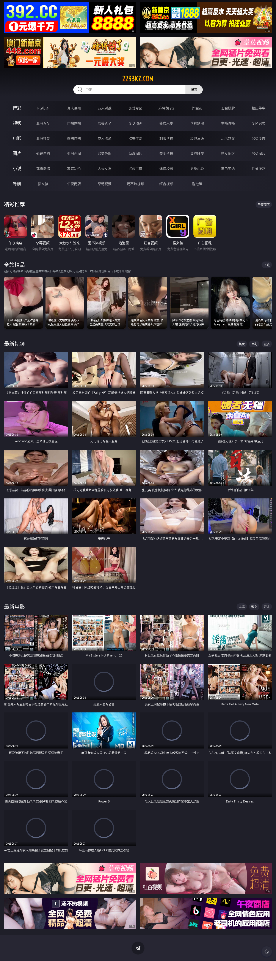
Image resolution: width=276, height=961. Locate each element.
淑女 (254, 607)
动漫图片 (135, 153)
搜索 (194, 89)
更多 (267, 344)
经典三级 (197, 138)
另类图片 (258, 153)
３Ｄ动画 (135, 123)
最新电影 (14, 606)
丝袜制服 (197, 123)
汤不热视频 (135, 183)
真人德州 (74, 108)
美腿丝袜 (166, 153)
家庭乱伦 (74, 168)
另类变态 (258, 138)
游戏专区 (135, 108)
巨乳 (254, 344)
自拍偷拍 (74, 123)
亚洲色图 (74, 153)
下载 (267, 265)
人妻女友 (104, 168)
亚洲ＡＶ (43, 123)
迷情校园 (166, 168)
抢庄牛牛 (258, 108)
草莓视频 (104, 183)
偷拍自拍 (74, 138)
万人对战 (104, 108)
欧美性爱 (135, 138)
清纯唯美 (197, 153)
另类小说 (197, 168)
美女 (242, 344)
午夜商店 (74, 183)
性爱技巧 (258, 168)
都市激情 (43, 168)
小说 (17, 168)
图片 (17, 153)
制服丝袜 (166, 138)
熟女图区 (228, 153)
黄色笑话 (228, 168)
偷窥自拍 (43, 153)
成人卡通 (104, 138)
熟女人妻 (166, 123)
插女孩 (43, 183)
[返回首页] (267, 951)
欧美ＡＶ (104, 123)
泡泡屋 (197, 183)
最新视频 (14, 343)
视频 (17, 123)
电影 (17, 138)
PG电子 (43, 108)
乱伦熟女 (228, 138)
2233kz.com (138, 78)
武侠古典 (135, 168)
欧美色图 (104, 153)
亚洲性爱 (43, 138)
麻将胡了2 (166, 108)
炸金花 (197, 108)
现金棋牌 (228, 108)
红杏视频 (166, 183)
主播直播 (228, 123)
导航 (17, 184)
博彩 (17, 108)
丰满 (242, 607)
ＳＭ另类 (258, 123)
